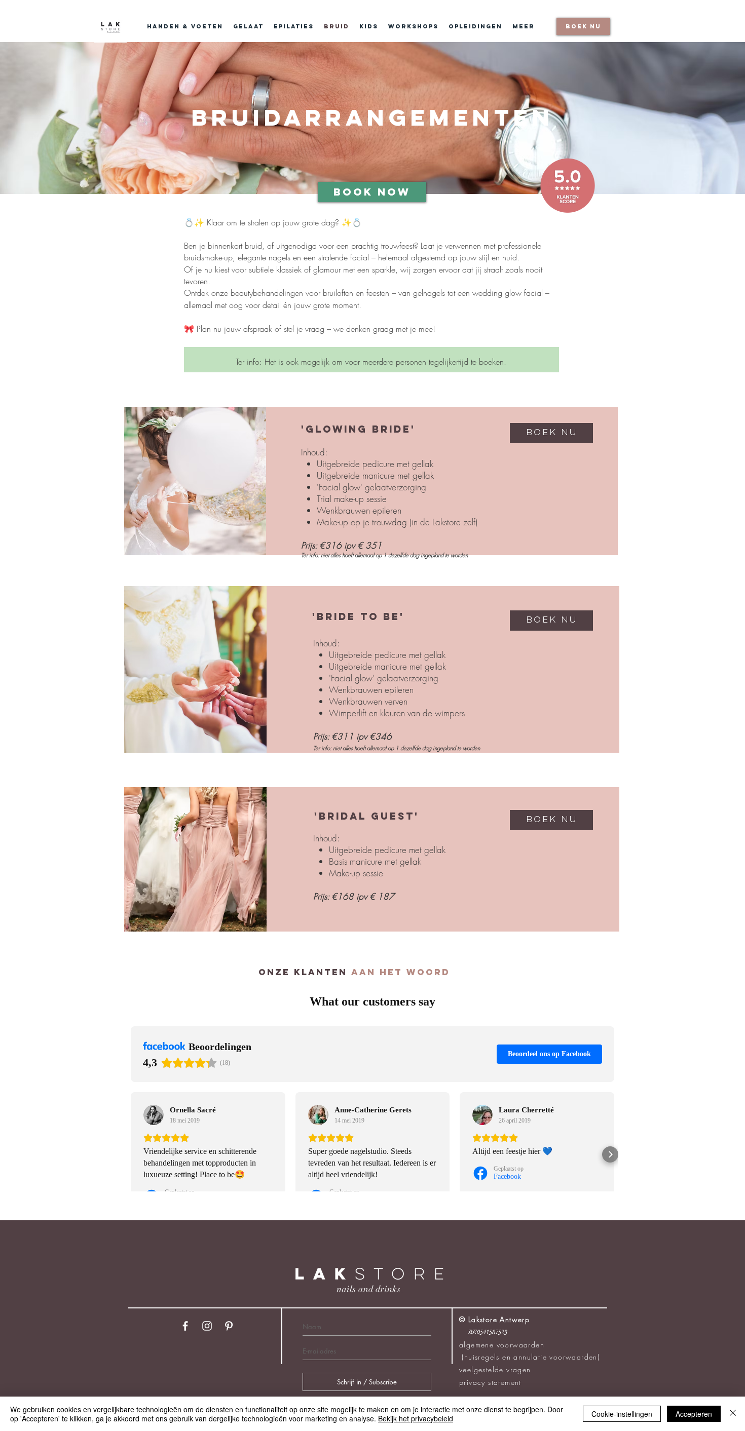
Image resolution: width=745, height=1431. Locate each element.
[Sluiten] (733, 1414)
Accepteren (694, 1414)
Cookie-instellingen (621, 1414)
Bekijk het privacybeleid (415, 1418)
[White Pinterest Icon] (228, 1326)
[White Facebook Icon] (185, 1326)
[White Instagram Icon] (207, 1326)
